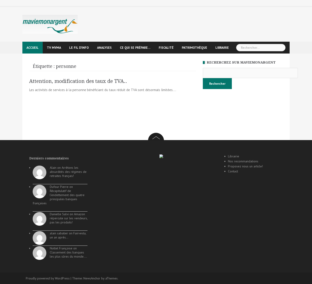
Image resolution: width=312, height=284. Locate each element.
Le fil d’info (79, 48)
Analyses (104, 48)
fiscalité (166, 48)
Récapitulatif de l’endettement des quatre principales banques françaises (59, 197)
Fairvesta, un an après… (68, 235)
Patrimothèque (194, 48)
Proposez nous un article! (245, 166)
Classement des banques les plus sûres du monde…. (68, 254)
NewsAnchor (91, 278)
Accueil (32, 48)
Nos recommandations (243, 161)
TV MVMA (54, 48)
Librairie (222, 48)
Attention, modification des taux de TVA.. (78, 81)
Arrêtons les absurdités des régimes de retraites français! (68, 172)
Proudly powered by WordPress (48, 278)
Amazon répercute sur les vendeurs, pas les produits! (68, 218)
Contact (233, 171)
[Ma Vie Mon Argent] (50, 24)
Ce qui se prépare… (135, 48)
